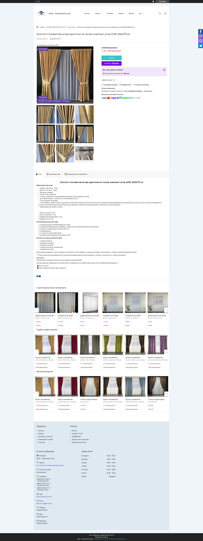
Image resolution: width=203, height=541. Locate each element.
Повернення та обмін (45, 439)
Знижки (121, 13)
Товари (97, 13)
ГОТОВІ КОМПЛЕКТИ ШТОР (55, 27)
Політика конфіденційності (118, 539)
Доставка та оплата (45, 436)
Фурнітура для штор (79, 442)
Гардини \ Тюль (77, 433)
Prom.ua (111, 535)
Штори (74, 431)
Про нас (41, 431)
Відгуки (131, 13)
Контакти (41, 442)
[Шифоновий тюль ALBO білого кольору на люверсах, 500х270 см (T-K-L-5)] (45, 302)
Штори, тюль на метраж (80, 439)
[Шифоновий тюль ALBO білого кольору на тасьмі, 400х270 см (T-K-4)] (90, 302)
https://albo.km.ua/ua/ (44, 497)
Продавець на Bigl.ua (101, 537)
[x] (40, 276)
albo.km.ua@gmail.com (44, 503)
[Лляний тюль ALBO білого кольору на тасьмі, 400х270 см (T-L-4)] (112, 302)
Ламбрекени (76, 436)
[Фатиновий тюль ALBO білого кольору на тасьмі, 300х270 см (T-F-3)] (157, 302)
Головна (87, 13)
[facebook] (37, 276)
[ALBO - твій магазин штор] (41, 13)
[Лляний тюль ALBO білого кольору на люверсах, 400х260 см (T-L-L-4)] (67, 302)
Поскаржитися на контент (101, 539)
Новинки (110, 13)
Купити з (107, 63)
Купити (111, 58)
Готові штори (71, 27)
